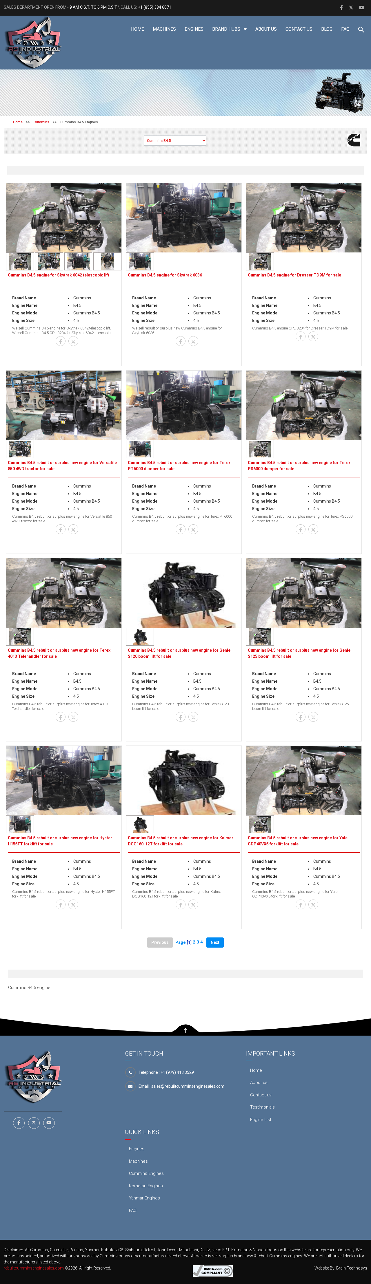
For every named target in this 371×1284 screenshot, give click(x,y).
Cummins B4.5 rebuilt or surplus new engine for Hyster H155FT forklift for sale (60, 841)
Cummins (41, 122)
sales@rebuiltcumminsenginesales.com (187, 1086)
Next (215, 942)
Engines (194, 29)
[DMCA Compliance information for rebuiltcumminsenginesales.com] (213, 1270)
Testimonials (262, 1107)
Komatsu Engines (146, 1185)
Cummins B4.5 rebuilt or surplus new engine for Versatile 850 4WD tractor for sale (62, 465)
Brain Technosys (351, 1268)
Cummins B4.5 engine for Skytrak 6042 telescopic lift (58, 275)
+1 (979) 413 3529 (177, 1072)
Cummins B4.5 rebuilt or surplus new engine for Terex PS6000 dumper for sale (299, 465)
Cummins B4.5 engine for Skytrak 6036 (165, 275)
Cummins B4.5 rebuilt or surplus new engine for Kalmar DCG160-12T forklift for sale (180, 841)
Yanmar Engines (144, 1198)
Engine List (260, 1119)
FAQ (345, 29)
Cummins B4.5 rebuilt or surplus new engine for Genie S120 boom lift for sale (179, 653)
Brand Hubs (226, 29)
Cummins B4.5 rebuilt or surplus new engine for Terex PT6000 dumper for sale (179, 465)
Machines (164, 29)
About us (266, 29)
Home (137, 29)
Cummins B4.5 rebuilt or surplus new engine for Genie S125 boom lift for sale (299, 653)
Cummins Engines (146, 1173)
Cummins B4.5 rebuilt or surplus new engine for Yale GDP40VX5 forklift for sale (298, 841)
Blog (326, 29)
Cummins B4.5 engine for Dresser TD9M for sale (294, 275)
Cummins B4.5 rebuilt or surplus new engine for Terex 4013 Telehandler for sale (59, 653)
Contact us (298, 29)
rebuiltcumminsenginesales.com (34, 1268)
